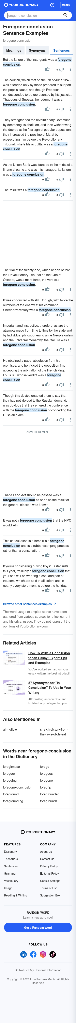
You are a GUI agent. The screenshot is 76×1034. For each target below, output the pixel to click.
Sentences (61, 50)
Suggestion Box (50, 895)
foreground (11, 794)
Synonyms (37, 50)
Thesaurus (11, 859)
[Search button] (65, 15)
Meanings (13, 50)
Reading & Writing (15, 895)
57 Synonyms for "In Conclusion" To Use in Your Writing (49, 687)
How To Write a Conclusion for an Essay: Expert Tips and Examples (49, 658)
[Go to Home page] (21, 4)
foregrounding (13, 801)
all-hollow (10, 729)
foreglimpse (11, 766)
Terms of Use (48, 888)
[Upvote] (47, 69)
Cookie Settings (50, 881)
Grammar (10, 873)
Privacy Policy (49, 866)
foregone (46, 780)
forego (44, 766)
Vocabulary (11, 881)
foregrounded (49, 794)
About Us (46, 851)
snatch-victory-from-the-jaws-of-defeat (54, 731)
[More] (70, 69)
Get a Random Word (38, 927)
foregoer (9, 773)
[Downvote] (61, 69)
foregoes (46, 773)
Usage (8, 888)
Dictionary (10, 851)
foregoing (10, 780)
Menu (66, 5)
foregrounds (48, 801)
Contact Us (47, 859)
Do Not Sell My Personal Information (38, 970)
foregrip (45, 787)
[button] (52, 5)
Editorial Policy (49, 873)
